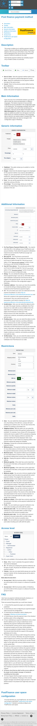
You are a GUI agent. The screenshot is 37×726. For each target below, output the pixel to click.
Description (7, 23)
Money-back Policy (6, 716)
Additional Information (10, 31)
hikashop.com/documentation (18, 614)
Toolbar (6, 25)
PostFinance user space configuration (10, 37)
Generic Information (9, 29)
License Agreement (18, 713)
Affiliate (17, 716)
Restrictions (7, 33)
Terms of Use (30, 713)
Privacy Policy (5, 713)
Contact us (25, 716)
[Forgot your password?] (22, 5)
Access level (7, 35)
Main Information (8, 27)
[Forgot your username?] (22, 2)
